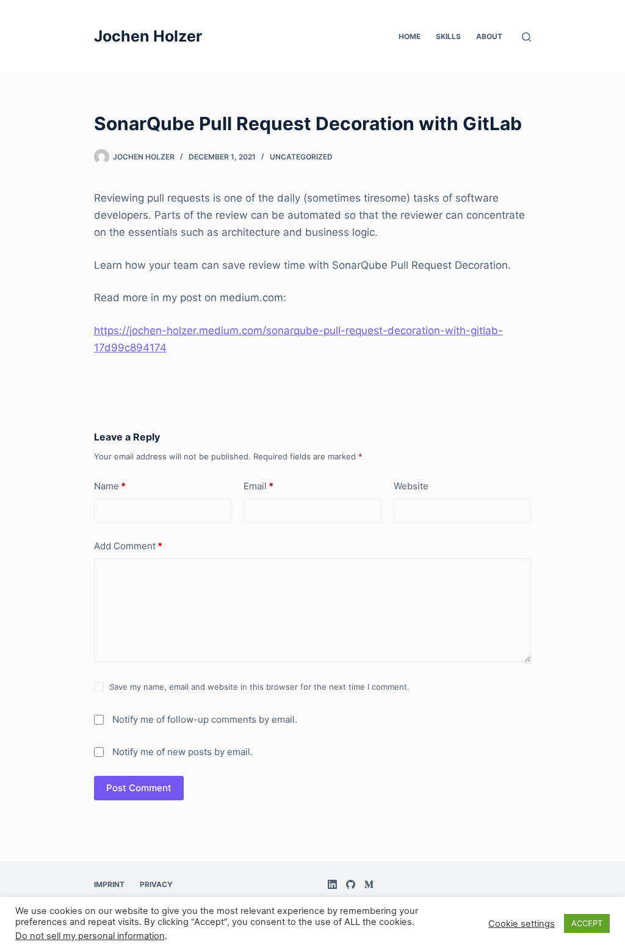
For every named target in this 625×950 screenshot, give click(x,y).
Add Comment (128, 546)
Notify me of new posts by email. (182, 752)
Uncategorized (301, 156)
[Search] (526, 37)
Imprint (109, 884)
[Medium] (369, 884)
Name (110, 486)
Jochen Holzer (148, 36)
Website (411, 486)
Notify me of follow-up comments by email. (204, 719)
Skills (448, 36)
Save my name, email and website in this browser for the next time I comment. (259, 687)
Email (258, 486)
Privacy (156, 884)
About (489, 36)
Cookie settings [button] (521, 923)
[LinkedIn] (332, 884)
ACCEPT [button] (586, 923)
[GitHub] (350, 884)
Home (410, 36)
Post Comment (139, 788)
